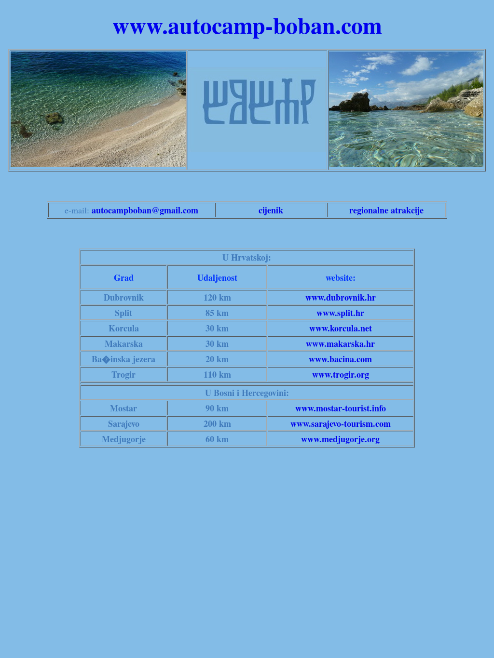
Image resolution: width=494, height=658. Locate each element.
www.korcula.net (340, 328)
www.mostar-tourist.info (340, 408)
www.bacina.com (340, 359)
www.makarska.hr (340, 343)
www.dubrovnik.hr (340, 297)
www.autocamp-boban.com (247, 24)
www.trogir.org (340, 374)
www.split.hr (340, 312)
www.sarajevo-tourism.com (340, 423)
